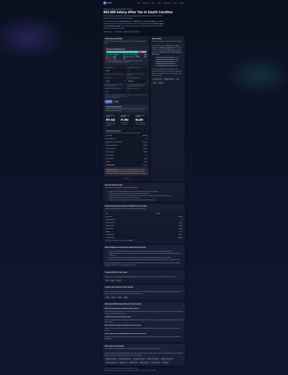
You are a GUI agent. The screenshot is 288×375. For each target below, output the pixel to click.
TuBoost (109, 3)
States (153, 3)
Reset (116, 101)
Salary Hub (146, 3)
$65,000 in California (144, 362)
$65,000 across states (169, 79)
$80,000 (125, 297)
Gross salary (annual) (109, 67)
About (175, 3)
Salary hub (106, 9)
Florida (154, 82)
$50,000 (107, 297)
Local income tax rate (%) (132, 88)
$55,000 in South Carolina (138, 359)
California (161, 82)
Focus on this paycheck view (133, 77)
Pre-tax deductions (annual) (133, 67)
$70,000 (119, 297)
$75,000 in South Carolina (111, 362)
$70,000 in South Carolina (166, 359)
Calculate (108, 101)
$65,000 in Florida (133, 362)
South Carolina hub (157, 79)
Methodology (167, 3)
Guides (159, 3)
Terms (136, 368)
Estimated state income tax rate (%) (113, 88)
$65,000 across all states (111, 359)
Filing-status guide (156, 362)
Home (138, 3)
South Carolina (121, 9)
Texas (177, 79)
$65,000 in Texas (123, 362)
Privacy (133, 368)
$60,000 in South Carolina (152, 359)
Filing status (107, 77)
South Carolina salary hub (124, 359)
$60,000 (113, 297)
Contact (181, 3)
